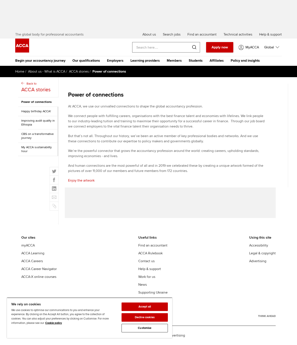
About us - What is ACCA (46, 71)
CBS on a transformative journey (37, 136)
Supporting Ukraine (153, 292)
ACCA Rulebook (150, 253)
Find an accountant (152, 245)
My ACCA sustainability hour (36, 149)
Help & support (149, 269)
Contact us (146, 261)
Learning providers (145, 60)
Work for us (146, 277)
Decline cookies (145, 317)
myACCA (28, 245)
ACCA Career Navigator (39, 269)
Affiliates (217, 60)
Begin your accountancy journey (40, 60)
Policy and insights (245, 60)
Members (174, 60)
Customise (144, 328)
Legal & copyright (262, 253)
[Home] (22, 51)
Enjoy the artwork (81, 180)
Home (19, 71)
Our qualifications (86, 60)
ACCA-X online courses (38, 277)
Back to (36, 87)
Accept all (144, 306)
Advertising (257, 261)
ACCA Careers (32, 261)
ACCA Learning (32, 253)
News (142, 284)
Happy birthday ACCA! (36, 111)
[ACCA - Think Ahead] (267, 316)
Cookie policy (53, 323)
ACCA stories (79, 71)
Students (196, 60)
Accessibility (258, 245)
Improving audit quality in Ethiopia (38, 122)
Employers (115, 60)
